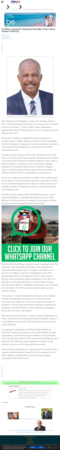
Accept (32, 447)
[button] (2, 2)
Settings (49, 447)
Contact (30, 440)
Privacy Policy (30, 441)
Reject (40, 447)
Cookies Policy (30, 443)
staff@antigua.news (6, 36)
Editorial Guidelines (30, 436)
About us (30, 438)
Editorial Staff (6, 34)
